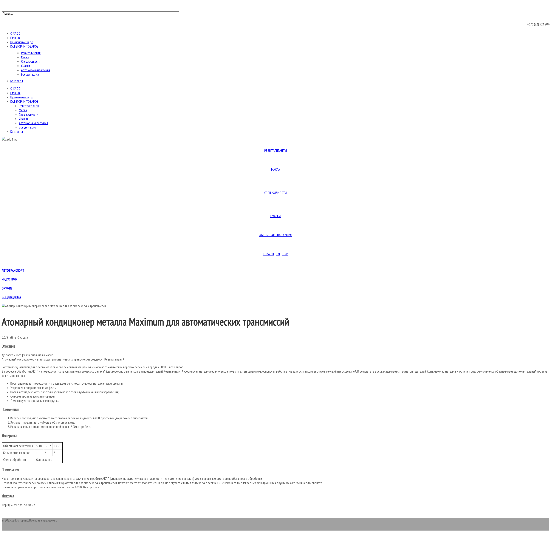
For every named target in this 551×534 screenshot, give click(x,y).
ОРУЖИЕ (7, 288)
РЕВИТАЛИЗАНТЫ (275, 150)
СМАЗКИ (275, 216)
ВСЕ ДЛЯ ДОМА (11, 297)
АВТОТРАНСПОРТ (13, 270)
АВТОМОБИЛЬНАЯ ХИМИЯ (275, 235)
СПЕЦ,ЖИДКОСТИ (275, 192)
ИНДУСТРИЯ (9, 279)
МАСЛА (275, 169)
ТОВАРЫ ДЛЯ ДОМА (275, 254)
